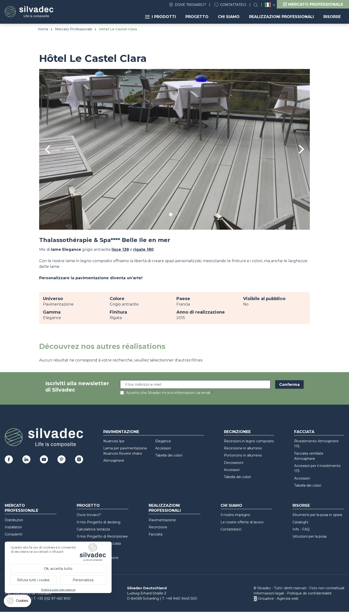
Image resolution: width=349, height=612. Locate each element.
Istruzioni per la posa (309, 536)
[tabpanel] (174, 149)
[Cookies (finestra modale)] (18, 602)
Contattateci (233, 5)
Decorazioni (233, 463)
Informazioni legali (269, 593)
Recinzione (158, 527)
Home (43, 29)
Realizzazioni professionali (281, 16)
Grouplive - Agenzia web (278, 598)
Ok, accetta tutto (58, 568)
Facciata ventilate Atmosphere (308, 456)
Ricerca (258, 5)
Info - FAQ (301, 529)
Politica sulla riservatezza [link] (58, 589)
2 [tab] (178, 215)
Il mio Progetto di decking (98, 522)
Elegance (163, 441)
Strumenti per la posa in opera (317, 515)
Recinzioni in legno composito (249, 441)
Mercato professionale (21, 508)
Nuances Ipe (113, 441)
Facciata (304, 431)
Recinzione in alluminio (243, 448)
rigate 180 (143, 249)
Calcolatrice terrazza (93, 529)
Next (301, 149)
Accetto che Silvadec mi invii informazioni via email (168, 393)
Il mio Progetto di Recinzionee (102, 536)
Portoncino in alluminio (243, 455)
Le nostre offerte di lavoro (242, 522)
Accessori (163, 448)
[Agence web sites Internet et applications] (255, 598)
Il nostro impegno (235, 515)
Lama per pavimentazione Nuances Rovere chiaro (125, 451)
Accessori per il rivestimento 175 (317, 468)
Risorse (332, 16)
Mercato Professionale (73, 29)
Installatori (13, 527)
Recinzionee (237, 431)
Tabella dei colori (168, 455)
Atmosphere (113, 460)
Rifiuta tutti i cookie (33, 580)
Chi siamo (229, 16)
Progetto (196, 16)
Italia (268, 5)
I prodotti (164, 16)
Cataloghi (300, 522)
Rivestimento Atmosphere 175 (316, 443)
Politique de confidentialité (309, 593)
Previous (47, 149)
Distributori (14, 520)
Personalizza (83, 580)
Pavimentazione (121, 431)
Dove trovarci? (190, 5)
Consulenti (13, 534)
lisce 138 (120, 249)
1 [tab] (170, 215)
